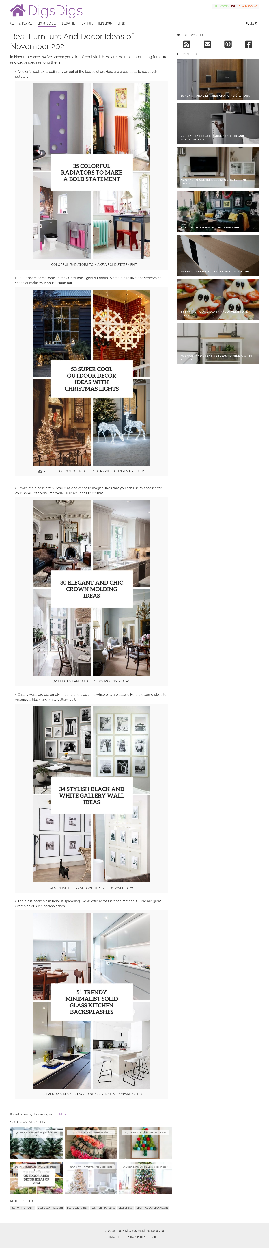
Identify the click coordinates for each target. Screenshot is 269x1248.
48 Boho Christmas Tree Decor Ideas (90, 1132)
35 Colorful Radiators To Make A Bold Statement (92, 264)
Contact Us (114, 1237)
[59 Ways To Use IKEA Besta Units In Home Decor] (218, 167)
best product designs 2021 (152, 1208)
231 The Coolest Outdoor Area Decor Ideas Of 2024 (36, 1168)
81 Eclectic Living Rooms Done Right (211, 227)
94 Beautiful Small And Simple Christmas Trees (36, 1134)
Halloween (221, 6)
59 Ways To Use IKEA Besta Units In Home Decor (214, 182)
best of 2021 (125, 1208)
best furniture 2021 (103, 1208)
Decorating (68, 23)
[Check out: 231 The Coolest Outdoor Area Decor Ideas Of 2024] (36, 1178)
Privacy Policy (136, 1237)
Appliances (25, 23)
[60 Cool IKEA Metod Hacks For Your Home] (218, 255)
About (155, 1237)
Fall (234, 6)
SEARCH (254, 23)
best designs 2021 (77, 1208)
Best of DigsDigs (47, 23)
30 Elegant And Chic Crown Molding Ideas (91, 681)
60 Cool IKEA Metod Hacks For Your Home (215, 271)
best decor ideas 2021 (50, 1208)
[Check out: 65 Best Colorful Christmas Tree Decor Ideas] (145, 1178)
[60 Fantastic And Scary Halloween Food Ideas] (218, 299)
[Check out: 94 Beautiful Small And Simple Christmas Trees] (36, 1143)
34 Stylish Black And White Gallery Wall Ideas (91, 888)
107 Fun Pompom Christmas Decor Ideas (145, 1132)
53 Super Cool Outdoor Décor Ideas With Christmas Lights (91, 471)
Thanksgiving (248, 6)
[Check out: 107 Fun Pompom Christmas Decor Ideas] (145, 1143)
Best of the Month (22, 1208)
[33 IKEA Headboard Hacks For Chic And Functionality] (218, 123)
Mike (62, 1114)
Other (121, 23)
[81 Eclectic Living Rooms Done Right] (218, 211)
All (12, 23)
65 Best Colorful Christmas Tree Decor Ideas (145, 1167)
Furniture (87, 23)
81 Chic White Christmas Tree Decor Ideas (91, 1167)
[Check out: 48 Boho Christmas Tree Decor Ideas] (91, 1143)
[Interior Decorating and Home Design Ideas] (46, 19)
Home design (105, 23)
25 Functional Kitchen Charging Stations (215, 95)
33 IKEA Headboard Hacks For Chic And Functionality (212, 138)
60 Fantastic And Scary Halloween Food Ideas (214, 313)
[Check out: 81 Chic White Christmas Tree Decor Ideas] (91, 1178)
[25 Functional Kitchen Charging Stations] (218, 79)
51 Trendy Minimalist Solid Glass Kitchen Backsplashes (92, 1094)
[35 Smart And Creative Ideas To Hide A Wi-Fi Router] (218, 343)
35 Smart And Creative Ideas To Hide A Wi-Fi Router (216, 357)
